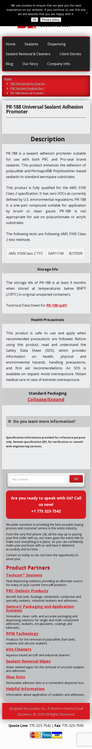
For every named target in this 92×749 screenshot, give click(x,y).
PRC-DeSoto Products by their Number (35, 88)
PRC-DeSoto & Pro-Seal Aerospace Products (38, 83)
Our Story (30, 63)
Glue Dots (15, 676)
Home (10, 44)
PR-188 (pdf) (56, 305)
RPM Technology (22, 633)
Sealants (31, 44)
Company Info (58, 63)
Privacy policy (50, 19)
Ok (34, 19)
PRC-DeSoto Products (27, 590)
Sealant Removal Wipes (28, 661)
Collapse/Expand (46, 399)
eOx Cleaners (18, 649)
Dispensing (56, 44)
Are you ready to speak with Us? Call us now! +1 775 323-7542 (46, 504)
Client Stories (70, 54)
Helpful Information (25, 688)
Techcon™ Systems (24, 575)
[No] (87, 13)
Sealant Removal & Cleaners (28, 54)
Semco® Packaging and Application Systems (40, 608)
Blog (9, 63)
